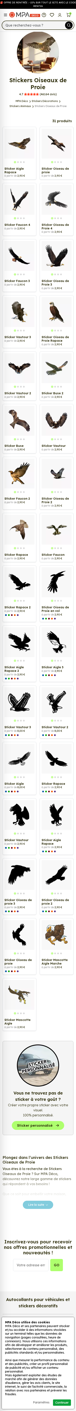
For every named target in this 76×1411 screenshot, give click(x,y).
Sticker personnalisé (35, 1125)
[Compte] (60, 15)
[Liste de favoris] (52, 15)
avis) (38, 94)
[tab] (15, 162)
